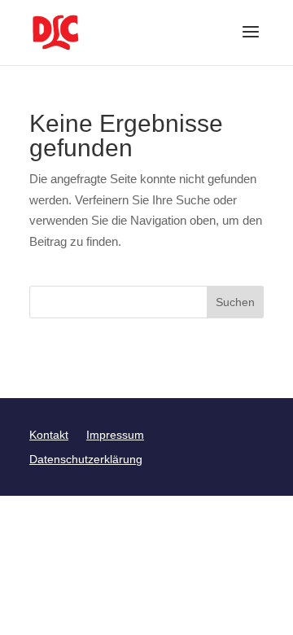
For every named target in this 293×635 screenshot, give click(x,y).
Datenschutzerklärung (85, 459)
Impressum (115, 435)
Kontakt (48, 435)
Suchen (235, 302)
